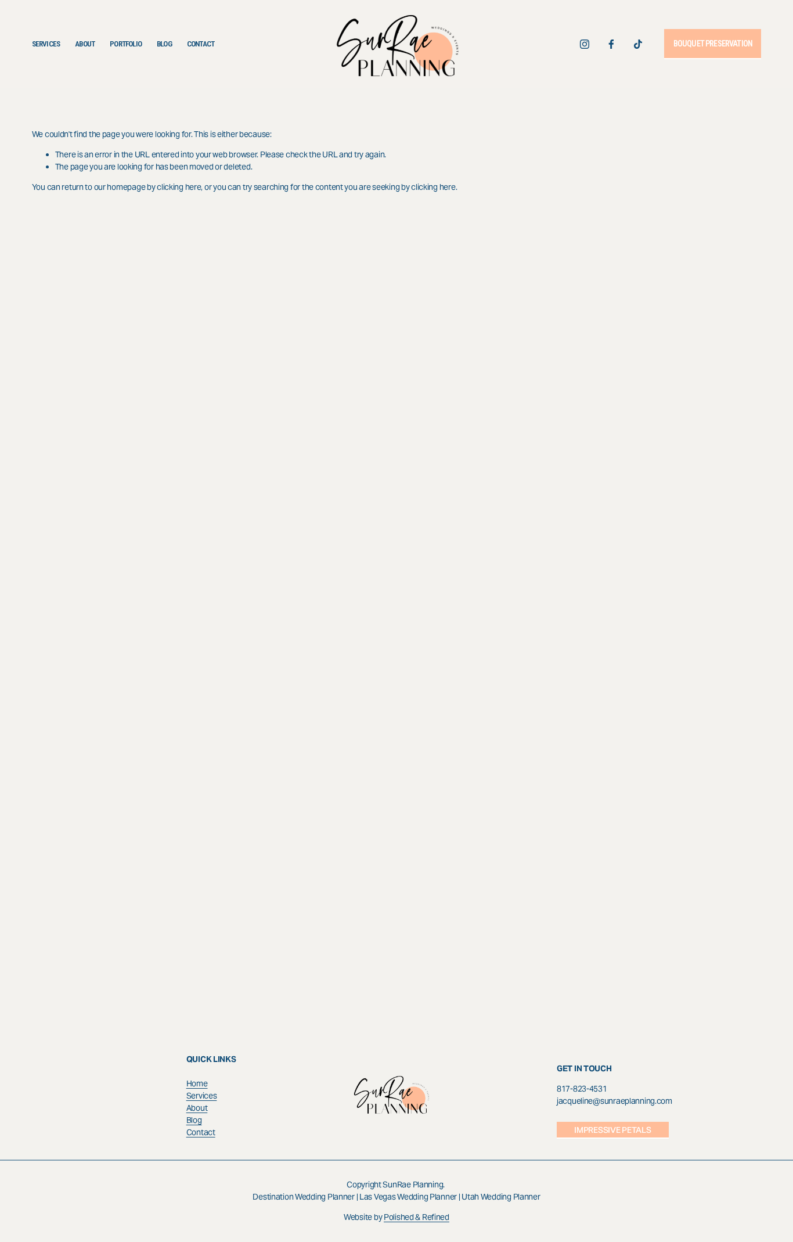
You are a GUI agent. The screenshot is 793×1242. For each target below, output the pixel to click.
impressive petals (612, 1130)
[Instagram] (584, 44)
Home (197, 1083)
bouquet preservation (712, 43)
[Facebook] (611, 44)
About (85, 43)
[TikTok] (638, 44)
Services (46, 43)
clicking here (179, 187)
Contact (200, 43)
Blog (164, 43)
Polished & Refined (416, 1217)
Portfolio (126, 43)
